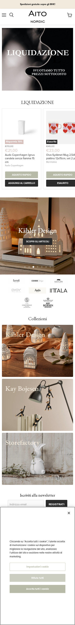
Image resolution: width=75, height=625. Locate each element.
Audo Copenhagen (14, 165)
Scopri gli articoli (37, 241)
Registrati (56, 504)
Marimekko (51, 162)
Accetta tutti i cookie (37, 589)
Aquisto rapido (21, 175)
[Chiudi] (69, 513)
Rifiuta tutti (37, 578)
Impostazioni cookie (37, 567)
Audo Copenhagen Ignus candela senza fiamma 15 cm (20, 158)
